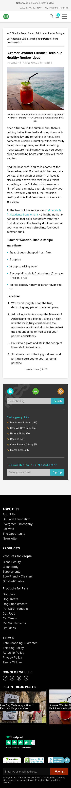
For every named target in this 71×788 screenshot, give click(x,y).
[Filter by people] (60, 391)
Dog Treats (10, 599)
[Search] (51, 16)
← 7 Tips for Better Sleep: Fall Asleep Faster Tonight (35, 33)
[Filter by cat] (35, 391)
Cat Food (9, 613)
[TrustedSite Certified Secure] (12, 760)
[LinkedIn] (25, 678)
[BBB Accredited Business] (58, 760)
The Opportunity (14, 533)
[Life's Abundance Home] (8, 16)
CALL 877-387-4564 (31, 7)
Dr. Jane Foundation (16, 519)
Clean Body (10, 566)
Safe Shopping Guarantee (20, 643)
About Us (9, 514)
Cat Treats (10, 618)
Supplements (11, 571)
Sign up (57, 472)
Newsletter (10, 538)
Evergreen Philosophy (18, 524)
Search (58, 401)
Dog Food (10, 594)
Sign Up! (59, 771)
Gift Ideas (9, 628)
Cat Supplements (14, 623)
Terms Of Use (12, 662)
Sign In (64, 7)
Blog (49, 63)
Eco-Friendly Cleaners (18, 576)
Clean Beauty (12, 562)
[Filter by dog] (10, 391)
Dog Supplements (15, 604)
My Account (51, 7)
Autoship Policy (13, 652)
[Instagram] (12, 678)
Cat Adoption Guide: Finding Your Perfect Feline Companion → (32, 40)
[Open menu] (65, 16)
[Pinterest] (19, 678)
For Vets (8, 529)
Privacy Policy (12, 657)
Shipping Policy (13, 648)
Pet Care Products (15, 608)
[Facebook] (5, 678)
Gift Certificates (13, 581)
